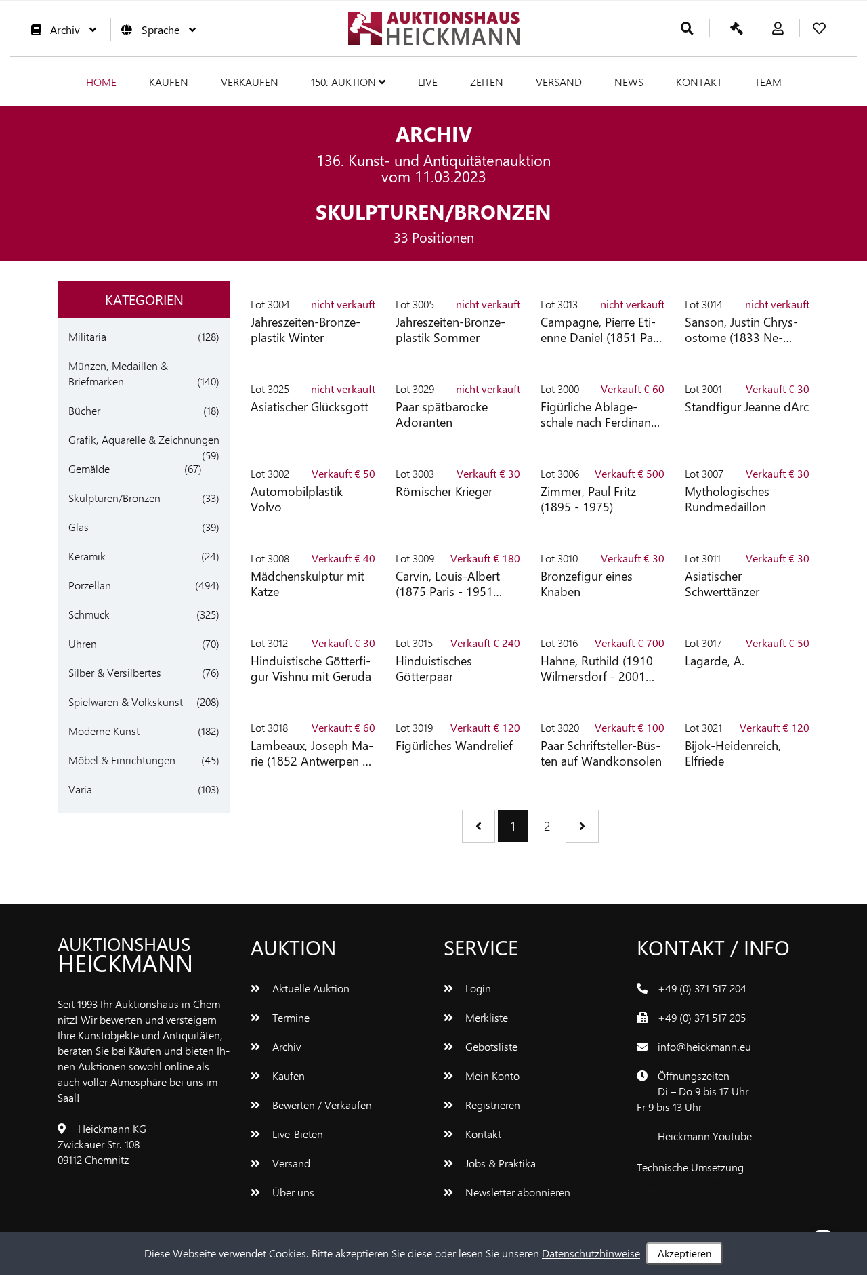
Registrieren (491, 1105)
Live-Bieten (296, 1134)
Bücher (84, 410)
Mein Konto (491, 1075)
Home (101, 82)
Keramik (87, 556)
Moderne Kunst (104, 731)
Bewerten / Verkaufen (321, 1105)
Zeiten (486, 82)
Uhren (82, 643)
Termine (290, 1017)
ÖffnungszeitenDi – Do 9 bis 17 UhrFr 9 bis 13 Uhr (692, 1091)
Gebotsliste (490, 1046)
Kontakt (699, 82)
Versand (559, 82)
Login (477, 988)
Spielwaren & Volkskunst (125, 701)
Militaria (87, 336)
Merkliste (485, 1017)
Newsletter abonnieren (516, 1192)
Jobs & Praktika (499, 1163)
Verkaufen (249, 82)
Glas (78, 527)
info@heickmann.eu (704, 1046)
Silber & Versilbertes (114, 672)
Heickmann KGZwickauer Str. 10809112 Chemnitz (102, 1144)
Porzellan (89, 585)
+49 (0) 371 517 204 (702, 988)
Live (428, 82)
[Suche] (687, 29)
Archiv (65, 29)
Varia (80, 789)
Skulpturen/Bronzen (114, 497)
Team (768, 82)
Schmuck (89, 614)
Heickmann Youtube (705, 1136)
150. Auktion (345, 82)
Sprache (160, 29)
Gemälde (89, 468)
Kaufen (168, 82)
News (628, 82)
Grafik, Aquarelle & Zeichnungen (143, 439)
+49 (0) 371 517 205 (702, 1017)
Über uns (292, 1192)
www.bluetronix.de (680, 1182)
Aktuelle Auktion (310, 988)
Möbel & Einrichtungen (121, 760)
